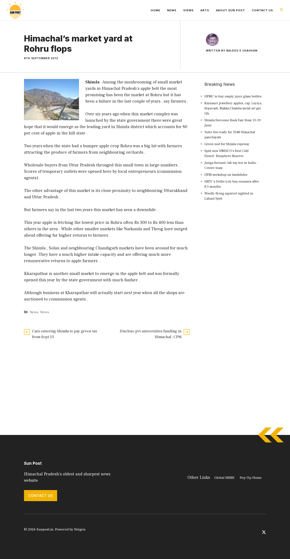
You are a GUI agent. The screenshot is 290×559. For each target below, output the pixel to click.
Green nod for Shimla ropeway (226, 144)
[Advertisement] (234, 282)
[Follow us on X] (281, 10)
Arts (204, 10)
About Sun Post (230, 10)
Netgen (79, 529)
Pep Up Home (251, 477)
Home (155, 10)
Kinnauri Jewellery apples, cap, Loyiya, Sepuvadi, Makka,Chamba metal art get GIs (233, 108)
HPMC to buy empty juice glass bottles (233, 96)
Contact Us (262, 10)
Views (188, 10)
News (171, 10)
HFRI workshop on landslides (225, 175)
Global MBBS (224, 477)
